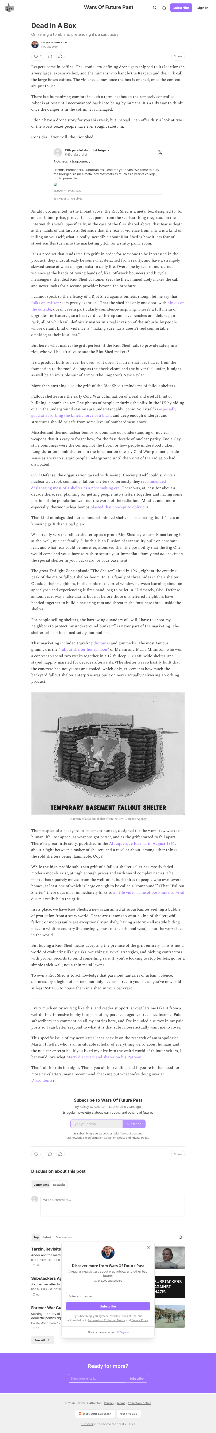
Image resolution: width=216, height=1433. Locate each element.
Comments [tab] (41, 1185)
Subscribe (181, 7)
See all (40, 1340)
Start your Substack (96, 1414)
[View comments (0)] (50, 56)
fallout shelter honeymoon (84, 649)
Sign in (202, 7)
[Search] (155, 7)
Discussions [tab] (64, 1237)
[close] (148, 1247)
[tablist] (49, 1185)
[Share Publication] (164, 7)
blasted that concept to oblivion (118, 507)
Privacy (109, 1403)
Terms (121, 1403)
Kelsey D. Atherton (54, 42)
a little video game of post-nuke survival (148, 893)
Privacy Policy (139, 1320)
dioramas (102, 643)
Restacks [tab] (59, 1185)
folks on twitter (45, 303)
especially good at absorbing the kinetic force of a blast (103, 412)
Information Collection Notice (106, 1320)
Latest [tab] (47, 1237)
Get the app (128, 1414)
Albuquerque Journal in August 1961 (142, 844)
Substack (87, 1424)
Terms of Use (128, 1316)
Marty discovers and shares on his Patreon (103, 1057)
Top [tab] (36, 1237)
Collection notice (139, 1403)
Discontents (42, 1080)
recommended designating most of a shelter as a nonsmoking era (98, 485)
